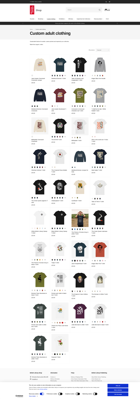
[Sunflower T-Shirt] (80, 192)
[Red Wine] (52, 106)
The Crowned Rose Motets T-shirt (59, 171)
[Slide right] (117, 23)
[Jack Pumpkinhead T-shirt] (80, 255)
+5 (85, 229)
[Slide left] (22, 23)
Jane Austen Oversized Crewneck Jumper (38, 79)
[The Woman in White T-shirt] (100, 286)
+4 (105, 321)
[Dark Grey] (60, 75)
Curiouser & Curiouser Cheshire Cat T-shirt (78, 109)
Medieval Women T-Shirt (58, 78)
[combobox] (84, 9)
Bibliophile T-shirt (76, 140)
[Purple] (62, 75)
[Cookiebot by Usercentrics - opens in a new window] (19, 396)
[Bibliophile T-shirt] (80, 132)
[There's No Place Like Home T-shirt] (60, 317)
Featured (99, 50)
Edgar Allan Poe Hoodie (98, 78)
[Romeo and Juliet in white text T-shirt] (40, 316)
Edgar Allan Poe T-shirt (98, 263)
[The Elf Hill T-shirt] (60, 131)
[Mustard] (40, 260)
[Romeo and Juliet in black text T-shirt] (60, 285)
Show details (32, 396)
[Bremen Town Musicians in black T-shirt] (40, 285)
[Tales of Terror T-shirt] (100, 193)
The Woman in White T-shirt (100, 294)
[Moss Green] (102, 106)
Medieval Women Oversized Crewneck (39, 109)
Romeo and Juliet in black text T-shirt (58, 294)
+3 (105, 260)
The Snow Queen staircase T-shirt (99, 232)
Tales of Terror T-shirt (98, 201)
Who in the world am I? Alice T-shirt (100, 140)
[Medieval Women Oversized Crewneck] (40, 101)
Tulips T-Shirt (55, 262)
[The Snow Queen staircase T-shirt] (100, 223)
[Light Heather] (97, 75)
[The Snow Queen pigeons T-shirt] (40, 192)
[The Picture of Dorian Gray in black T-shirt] (40, 254)
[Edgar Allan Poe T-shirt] (100, 255)
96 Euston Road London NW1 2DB (40, 376)
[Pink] (95, 137)
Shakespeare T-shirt (57, 200)
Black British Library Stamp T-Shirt (59, 232)
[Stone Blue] (100, 75)
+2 (85, 75)
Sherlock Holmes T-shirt (38, 170)
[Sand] (37, 228)
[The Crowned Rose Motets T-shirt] (60, 162)
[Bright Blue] (75, 229)
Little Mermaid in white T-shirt (80, 324)
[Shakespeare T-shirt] (60, 192)
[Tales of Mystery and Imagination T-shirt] (80, 70)
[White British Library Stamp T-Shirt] (40, 223)
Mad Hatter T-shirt (97, 170)
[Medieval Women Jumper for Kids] (80, 162)
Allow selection (118, 390)
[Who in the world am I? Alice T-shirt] (100, 131)
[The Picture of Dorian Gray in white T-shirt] (80, 224)
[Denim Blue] (55, 75)
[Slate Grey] (80, 106)
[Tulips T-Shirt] (60, 254)
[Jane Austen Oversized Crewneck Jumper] (40, 70)
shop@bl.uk (35, 379)
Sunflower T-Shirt (77, 200)
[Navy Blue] (52, 75)
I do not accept (118, 394)
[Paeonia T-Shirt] (60, 349)
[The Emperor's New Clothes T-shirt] (80, 286)
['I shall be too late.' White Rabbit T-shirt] (100, 101)
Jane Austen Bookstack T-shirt (58, 109)
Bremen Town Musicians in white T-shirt (39, 358)
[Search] (99, 9)
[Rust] (102, 75)
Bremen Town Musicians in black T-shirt (39, 294)
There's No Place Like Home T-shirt (59, 326)
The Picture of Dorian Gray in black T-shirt (39, 263)
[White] (92, 75)
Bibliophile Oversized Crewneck (37, 140)
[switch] (60, 394)
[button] (107, 10)
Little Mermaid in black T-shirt (100, 324)
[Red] (62, 323)
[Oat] (32, 75)
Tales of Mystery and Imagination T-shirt (77, 79)
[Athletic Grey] (72, 106)
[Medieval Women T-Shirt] (60, 70)
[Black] (72, 75)
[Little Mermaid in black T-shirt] (100, 316)
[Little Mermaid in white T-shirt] (80, 316)
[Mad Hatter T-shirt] (100, 162)
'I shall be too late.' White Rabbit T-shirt (99, 109)
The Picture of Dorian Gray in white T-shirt (80, 233)
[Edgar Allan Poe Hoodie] (100, 70)
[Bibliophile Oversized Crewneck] (40, 131)
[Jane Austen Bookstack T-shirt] (60, 101)
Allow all (118, 385)
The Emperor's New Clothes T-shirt (80, 295)
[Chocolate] (100, 106)
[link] (36, 2)
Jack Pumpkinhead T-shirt (79, 263)
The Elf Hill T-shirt (56, 139)
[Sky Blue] (57, 106)
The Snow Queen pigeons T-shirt (39, 201)
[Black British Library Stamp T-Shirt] (60, 223)
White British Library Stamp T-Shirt (39, 232)
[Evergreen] (57, 75)
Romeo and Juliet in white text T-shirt (38, 325)
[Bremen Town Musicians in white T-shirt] (40, 349)
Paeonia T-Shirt (55, 357)
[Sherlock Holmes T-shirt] (40, 162)
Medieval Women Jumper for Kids (80, 171)
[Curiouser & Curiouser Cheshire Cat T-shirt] (80, 101)
